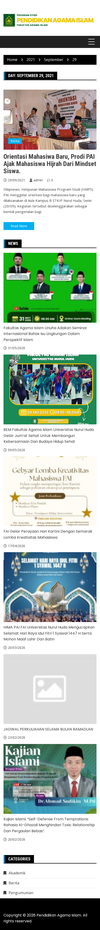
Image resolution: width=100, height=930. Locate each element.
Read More (18, 226)
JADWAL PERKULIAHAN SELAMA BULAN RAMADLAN (48, 729)
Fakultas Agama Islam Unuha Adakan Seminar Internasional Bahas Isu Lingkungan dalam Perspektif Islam (45, 333)
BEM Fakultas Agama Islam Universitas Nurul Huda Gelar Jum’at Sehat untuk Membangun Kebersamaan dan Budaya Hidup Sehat (48, 435)
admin (38, 180)
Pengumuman (21, 892)
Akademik (17, 873)
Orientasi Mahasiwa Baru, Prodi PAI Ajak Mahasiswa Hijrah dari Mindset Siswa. (49, 164)
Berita (15, 141)
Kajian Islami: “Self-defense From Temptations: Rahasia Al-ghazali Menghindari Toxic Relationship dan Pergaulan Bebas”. (49, 825)
